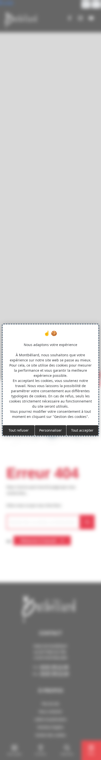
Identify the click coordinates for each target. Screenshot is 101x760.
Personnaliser (50, 430)
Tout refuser (19, 430)
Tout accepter (82, 430)
